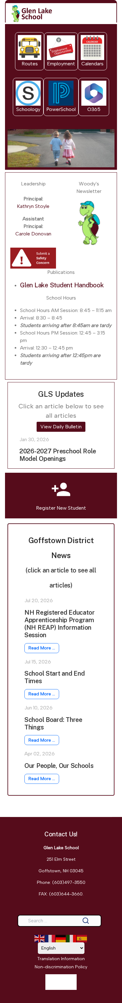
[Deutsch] (61, 938)
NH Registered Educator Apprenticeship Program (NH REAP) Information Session (59, 624)
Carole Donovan (33, 234)
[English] (39, 938)
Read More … (41, 648)
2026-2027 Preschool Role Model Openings (57, 454)
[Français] (50, 938)
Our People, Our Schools (59, 765)
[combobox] (59, 921)
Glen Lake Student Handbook (62, 285)
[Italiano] (71, 938)
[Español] (82, 938)
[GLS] (32, 14)
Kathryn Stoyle (33, 206)
